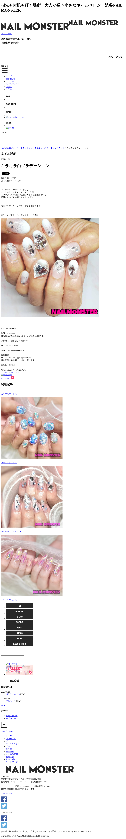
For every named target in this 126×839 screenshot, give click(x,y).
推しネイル (11, 701)
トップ (9, 76)
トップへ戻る (7, 731)
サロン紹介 (11, 759)
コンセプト (11, 79)
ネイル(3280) (11, 718)
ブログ (9, 87)
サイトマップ (12, 762)
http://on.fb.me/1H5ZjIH (10, 372)
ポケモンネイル (13, 694)
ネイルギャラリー (14, 84)
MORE (4, 705)
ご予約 (9, 89)
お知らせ (10, 757)
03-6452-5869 (6, 34)
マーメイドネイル (9, 463)
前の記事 (8, 375)
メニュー (10, 81)
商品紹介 (10, 751)
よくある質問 (12, 754)
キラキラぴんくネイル (11, 600)
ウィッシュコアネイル (11, 531)
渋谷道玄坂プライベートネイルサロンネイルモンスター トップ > (30, 148)
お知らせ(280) (12, 716)
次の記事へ (6, 378)
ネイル (62, 148)
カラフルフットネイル (11, 394)
